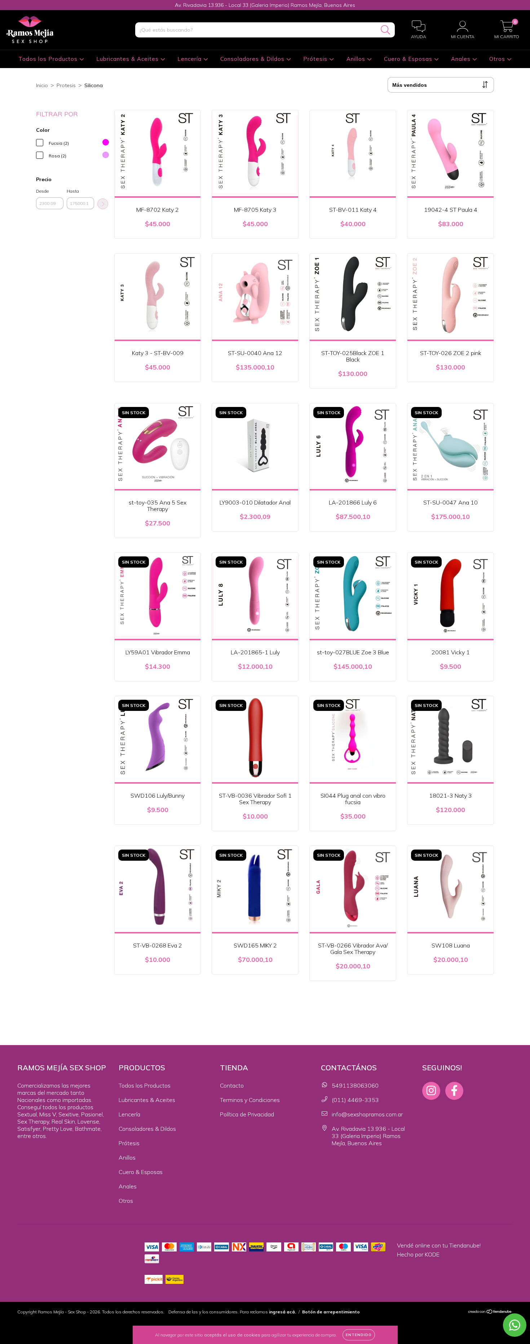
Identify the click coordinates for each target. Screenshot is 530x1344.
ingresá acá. (282, 1311)
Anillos (356, 58)
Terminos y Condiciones (250, 1099)
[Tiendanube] (490, 1312)
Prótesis (316, 58)
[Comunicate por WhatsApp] (514, 1325)
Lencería (190, 58)
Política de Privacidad (247, 1114)
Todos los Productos (48, 58)
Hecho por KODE (418, 1254)
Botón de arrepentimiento (331, 1311)
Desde (42, 191)
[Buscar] (385, 30)
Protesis (66, 85)
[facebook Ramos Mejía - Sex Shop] (454, 1091)
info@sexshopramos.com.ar (367, 1114)
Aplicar (102, 203)
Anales (461, 58)
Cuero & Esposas (409, 58)
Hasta (73, 191)
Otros (498, 58)
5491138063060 (355, 1085)
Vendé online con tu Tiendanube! (439, 1245)
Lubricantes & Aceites (128, 58)
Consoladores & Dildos (253, 58)
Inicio (42, 85)
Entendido (359, 1334)
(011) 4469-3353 (355, 1099)
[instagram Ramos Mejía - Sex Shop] (431, 1091)
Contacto (232, 1085)
